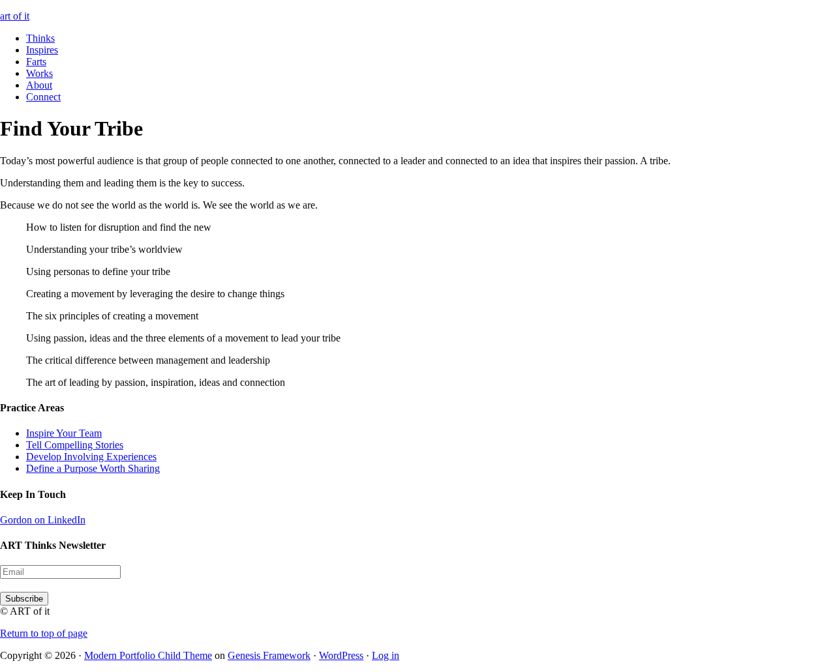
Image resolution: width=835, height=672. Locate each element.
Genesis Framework (269, 655)
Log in (385, 655)
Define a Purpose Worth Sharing (93, 468)
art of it (14, 16)
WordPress (341, 655)
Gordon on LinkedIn (42, 519)
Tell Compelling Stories (74, 444)
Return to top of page (43, 633)
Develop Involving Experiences (91, 456)
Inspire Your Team (64, 433)
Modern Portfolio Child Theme (148, 655)
